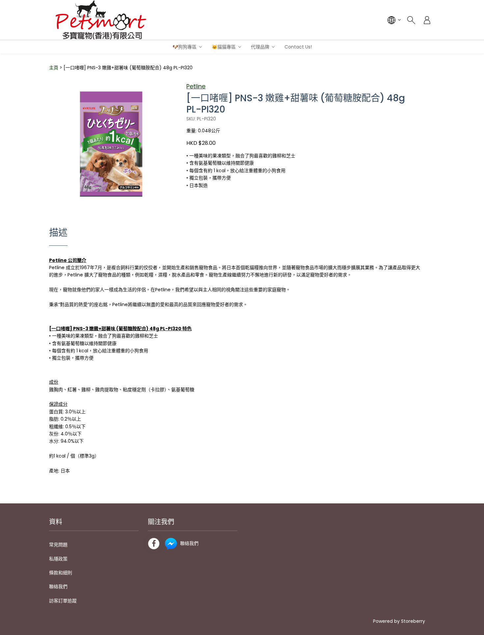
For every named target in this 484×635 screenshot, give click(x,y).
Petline (195, 86)
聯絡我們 (58, 586)
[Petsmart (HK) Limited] (101, 20)
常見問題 (58, 544)
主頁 (53, 67)
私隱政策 (58, 559)
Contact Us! (298, 47)
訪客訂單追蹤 (63, 600)
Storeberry (413, 621)
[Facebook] (154, 544)
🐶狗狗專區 (185, 47)
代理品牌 (260, 47)
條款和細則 (60, 572)
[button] (167, 87)
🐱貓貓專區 (224, 47)
